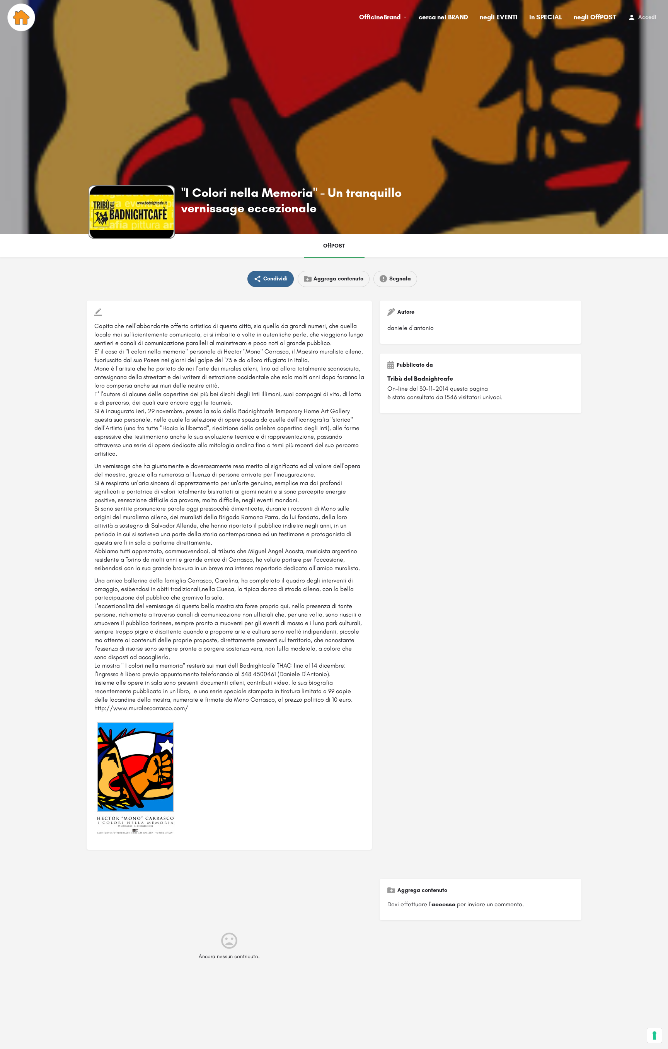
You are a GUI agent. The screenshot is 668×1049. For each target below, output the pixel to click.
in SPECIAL (545, 17)
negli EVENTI (499, 17)
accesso (443, 904)
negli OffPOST (595, 17)
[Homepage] (22, 17)
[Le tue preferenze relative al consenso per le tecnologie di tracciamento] (654, 1035)
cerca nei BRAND (443, 17)
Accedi (647, 17)
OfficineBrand (379, 17)
